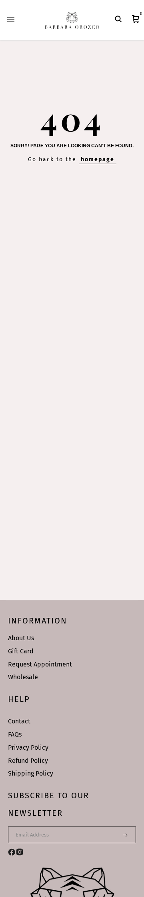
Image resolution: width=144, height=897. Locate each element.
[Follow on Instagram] (19, 852)
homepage (97, 159)
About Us (21, 638)
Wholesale (23, 677)
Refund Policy (28, 760)
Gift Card (21, 651)
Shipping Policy (30, 773)
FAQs (15, 734)
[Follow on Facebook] (11, 852)
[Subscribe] (120, 835)
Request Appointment (40, 664)
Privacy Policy (28, 747)
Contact (19, 721)
